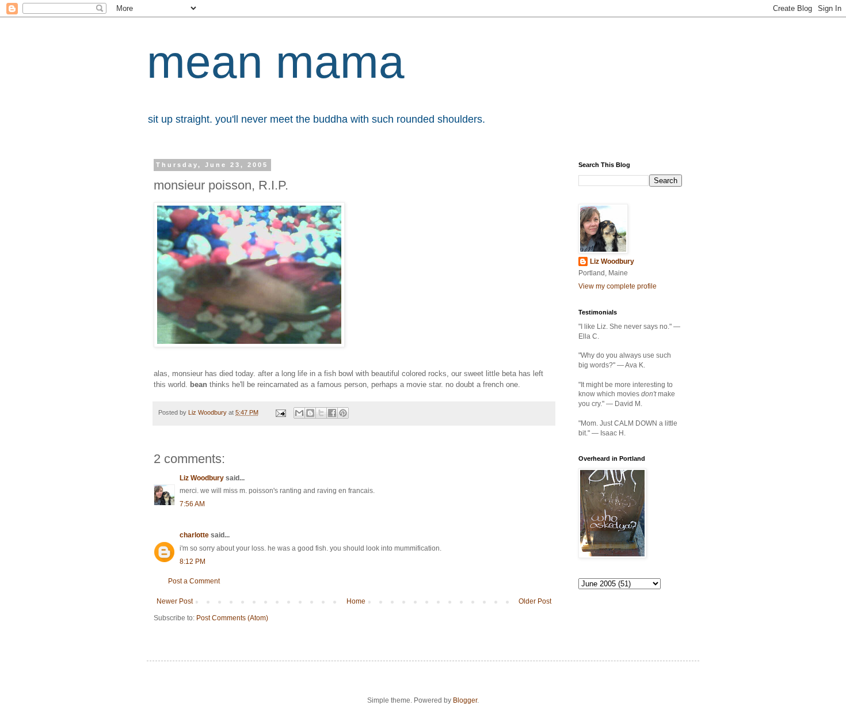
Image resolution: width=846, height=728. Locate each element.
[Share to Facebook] (332, 413)
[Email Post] (280, 412)
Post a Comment (194, 581)
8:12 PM (192, 562)
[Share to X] (321, 413)
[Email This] (299, 413)
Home (355, 601)
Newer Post (175, 601)
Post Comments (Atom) (232, 618)
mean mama (276, 62)
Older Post (535, 601)
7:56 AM (192, 504)
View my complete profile (617, 286)
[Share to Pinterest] (343, 413)
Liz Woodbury (202, 478)
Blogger (465, 700)
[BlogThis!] (310, 413)
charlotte (194, 535)
